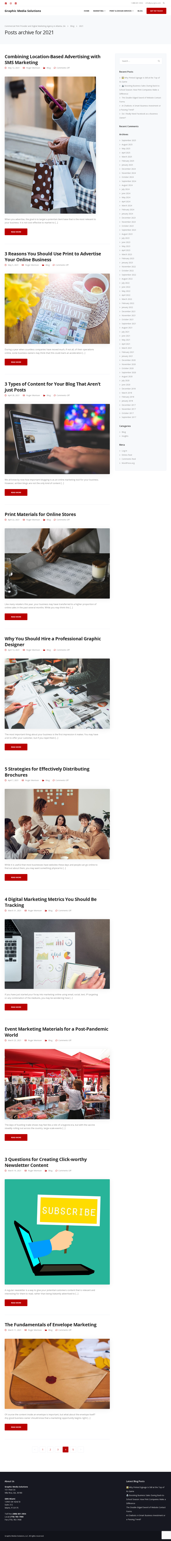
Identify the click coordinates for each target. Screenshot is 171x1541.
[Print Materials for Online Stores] (57, 563)
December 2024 (129, 169)
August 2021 (127, 327)
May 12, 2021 (14, 68)
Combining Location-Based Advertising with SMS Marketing (52, 59)
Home (86, 11)
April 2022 (126, 295)
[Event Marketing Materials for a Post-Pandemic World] (57, 1084)
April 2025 (126, 152)
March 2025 (127, 156)
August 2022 (127, 278)
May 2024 (126, 197)
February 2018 (128, 397)
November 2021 (129, 315)
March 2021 (127, 348)
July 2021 (125, 331)
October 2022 (128, 270)
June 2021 (126, 335)
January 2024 (127, 213)
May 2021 (126, 340)
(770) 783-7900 (16, 1516)
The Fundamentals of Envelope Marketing (50, 1324)
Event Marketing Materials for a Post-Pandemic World (56, 1032)
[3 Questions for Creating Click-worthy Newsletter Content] (57, 1231)
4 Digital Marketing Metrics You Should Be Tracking (51, 902)
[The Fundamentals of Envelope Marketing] (57, 1373)
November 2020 (129, 364)
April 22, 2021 (14, 519)
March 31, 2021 (14, 910)
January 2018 (127, 401)
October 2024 (128, 177)
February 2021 (128, 352)
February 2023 (128, 258)
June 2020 (126, 384)
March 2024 (127, 205)
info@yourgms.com (153, 3)
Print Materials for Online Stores (40, 514)
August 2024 (127, 185)
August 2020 (127, 376)
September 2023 (129, 230)
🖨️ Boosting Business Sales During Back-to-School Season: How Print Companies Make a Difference (139, 89)
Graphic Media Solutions (23, 11)
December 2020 (129, 360)
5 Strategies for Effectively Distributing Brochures (47, 772)
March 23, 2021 (14, 1040)
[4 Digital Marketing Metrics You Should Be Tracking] (57, 953)
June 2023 (126, 242)
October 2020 (128, 368)
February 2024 (128, 209)
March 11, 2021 (14, 1330)
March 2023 (127, 254)
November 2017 (129, 409)
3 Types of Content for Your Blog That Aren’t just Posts (52, 387)
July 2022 (125, 283)
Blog (140, 11)
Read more (16, 232)
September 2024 (129, 181)
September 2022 (129, 274)
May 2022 (126, 291)
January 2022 (127, 307)
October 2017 (128, 413)
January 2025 (127, 165)
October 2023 (128, 226)
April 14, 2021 (14, 650)
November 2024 (129, 173)
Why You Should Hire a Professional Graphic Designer (53, 642)
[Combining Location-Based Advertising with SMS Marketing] (50, 144)
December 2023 (129, 217)
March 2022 (127, 299)
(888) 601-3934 (19, 1513)
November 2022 (129, 266)
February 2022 (128, 303)
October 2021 (128, 319)
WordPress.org (128, 463)
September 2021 (129, 323)
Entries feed (127, 455)
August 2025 (127, 144)
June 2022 (126, 287)
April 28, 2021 (14, 395)
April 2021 (126, 344)
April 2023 (126, 250)
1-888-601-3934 (137, 3)
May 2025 (126, 148)
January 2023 (127, 262)
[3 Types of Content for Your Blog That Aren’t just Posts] (57, 439)
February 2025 (128, 161)
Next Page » (81, 1450)
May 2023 (126, 246)
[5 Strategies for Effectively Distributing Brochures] (57, 824)
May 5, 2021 (13, 265)
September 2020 (129, 372)
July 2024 (125, 189)
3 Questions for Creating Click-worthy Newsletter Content (46, 1162)
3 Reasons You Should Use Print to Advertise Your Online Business (53, 257)
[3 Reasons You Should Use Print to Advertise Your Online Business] (57, 308)
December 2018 (129, 388)
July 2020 (125, 380)
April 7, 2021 (13, 780)
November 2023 (129, 222)
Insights (125, 436)
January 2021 (127, 356)
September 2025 (129, 140)
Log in (124, 450)
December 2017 (129, 405)
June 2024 (126, 193)
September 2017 (129, 417)
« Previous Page (35, 1450)
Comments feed (129, 459)
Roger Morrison (33, 68)
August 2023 (127, 234)
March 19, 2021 (14, 1170)
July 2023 (125, 238)
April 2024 (126, 201)
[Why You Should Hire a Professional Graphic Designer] (57, 693)
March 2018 (127, 393)
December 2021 (129, 311)
